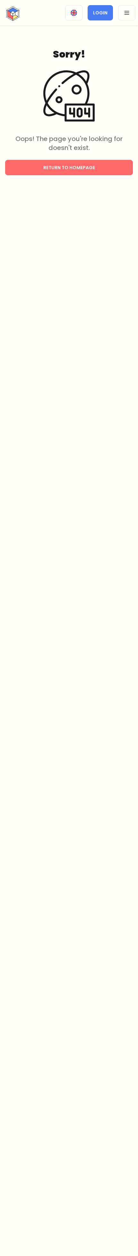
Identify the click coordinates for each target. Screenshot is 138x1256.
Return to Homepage (69, 167)
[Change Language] (73, 12)
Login (100, 13)
